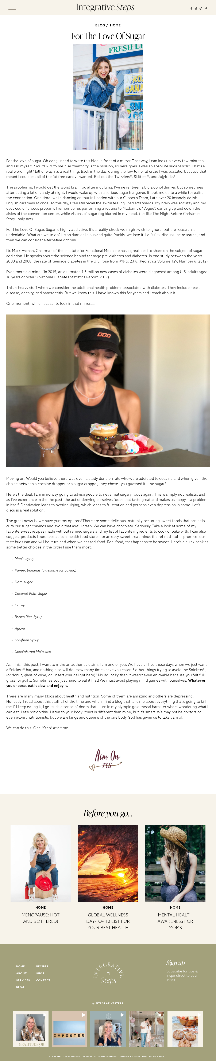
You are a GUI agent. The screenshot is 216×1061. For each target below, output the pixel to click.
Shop (40, 973)
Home (115, 25)
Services (23, 980)
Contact (43, 980)
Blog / (102, 25)
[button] (31, 1029)
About (21, 973)
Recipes (42, 966)
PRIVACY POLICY (158, 1056)
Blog (20, 987)
